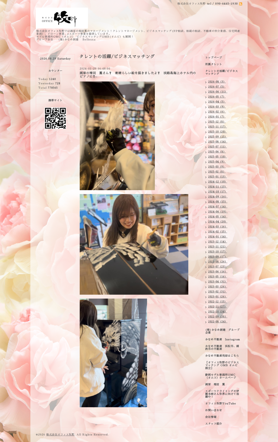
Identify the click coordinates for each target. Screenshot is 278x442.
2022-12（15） (217, 302)
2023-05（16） (217, 277)
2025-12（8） (217, 122)
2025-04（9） (217, 162)
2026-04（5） (217, 102)
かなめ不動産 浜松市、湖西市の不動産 (222, 347)
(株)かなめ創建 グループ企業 (222, 331)
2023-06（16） (217, 272)
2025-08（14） (217, 142)
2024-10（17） (217, 192)
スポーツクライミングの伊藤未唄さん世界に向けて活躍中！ (222, 394)
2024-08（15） (217, 202)
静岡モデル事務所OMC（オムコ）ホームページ (220, 376)
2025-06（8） (217, 152)
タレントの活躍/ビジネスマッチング (221, 72)
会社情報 (211, 417)
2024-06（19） (218, 212)
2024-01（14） (217, 237)
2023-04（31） (217, 282)
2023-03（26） (217, 287)
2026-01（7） (217, 117)
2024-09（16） (218, 197)
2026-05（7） (217, 97)
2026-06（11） (217, 92)
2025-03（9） (217, 167)
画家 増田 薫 (216, 384)
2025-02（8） (217, 172)
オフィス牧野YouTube (220, 403)
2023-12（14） (217, 242)
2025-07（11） (217, 147)
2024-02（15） (217, 232)
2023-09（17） (217, 257)
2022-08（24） (217, 322)
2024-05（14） (217, 217)
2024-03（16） (217, 227)
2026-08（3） (217, 82)
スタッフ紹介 (213, 423)
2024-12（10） (217, 182)
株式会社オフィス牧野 (60, 434)
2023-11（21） (217, 247)
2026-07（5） (217, 87)
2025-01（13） (217, 177)
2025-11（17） (217, 127)
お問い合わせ (213, 410)
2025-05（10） (217, 157)
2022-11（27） (217, 307)
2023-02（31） (217, 292)
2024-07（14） (217, 207)
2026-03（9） (217, 107)
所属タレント (213, 64)
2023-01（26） (217, 297)
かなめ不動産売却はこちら (222, 355)
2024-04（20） (217, 222)
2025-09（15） (217, 137)
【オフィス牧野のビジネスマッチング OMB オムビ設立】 (222, 365)
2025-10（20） (217, 132)
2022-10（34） (217, 312)
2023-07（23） (217, 267)
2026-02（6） (217, 112)
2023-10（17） (217, 252)
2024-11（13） (217, 187)
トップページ (213, 57)
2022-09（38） (217, 317)
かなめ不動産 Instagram (223, 339)
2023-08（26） (217, 262)
